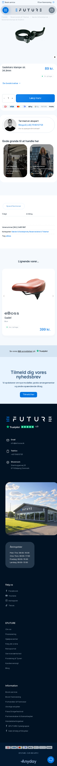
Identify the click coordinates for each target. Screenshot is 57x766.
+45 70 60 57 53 (17, 454)
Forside (5, 17)
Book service (10, 2)
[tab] (14, 206)
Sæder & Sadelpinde (40, 17)
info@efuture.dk (17, 443)
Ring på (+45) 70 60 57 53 (31, 125)
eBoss (8, 236)
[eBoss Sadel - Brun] (28, 289)
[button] (5, 10)
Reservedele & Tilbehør (20, 17)
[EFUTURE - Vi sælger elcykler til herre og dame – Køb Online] (28, 10)
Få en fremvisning (44, 2)
